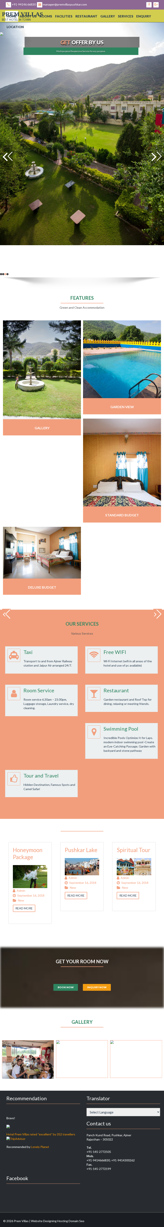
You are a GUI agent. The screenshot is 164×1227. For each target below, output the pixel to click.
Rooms (46, 16)
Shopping (140, 850)
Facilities (63, 16)
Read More (36, 895)
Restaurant (86, 16)
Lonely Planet (40, 1147)
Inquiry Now (97, 987)
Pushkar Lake (41, 850)
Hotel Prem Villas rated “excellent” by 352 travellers (40, 1134)
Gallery (107, 16)
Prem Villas (22, 14)
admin (33, 878)
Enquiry (143, 16)
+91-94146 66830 (23, 4)
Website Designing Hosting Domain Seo (57, 1221)
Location (15, 27)
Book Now (66, 987)
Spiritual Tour (93, 850)
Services (125, 16)
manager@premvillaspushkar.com (64, 4)
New (33, 887)
